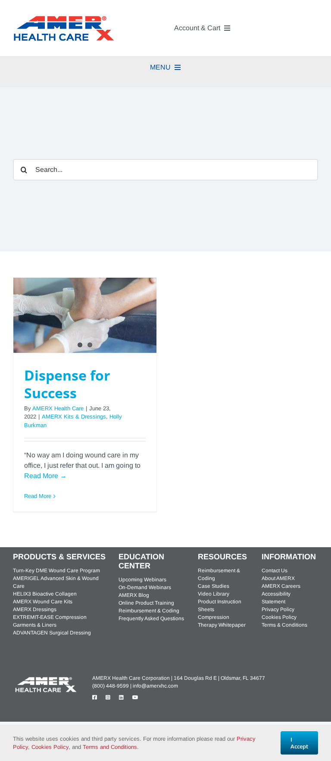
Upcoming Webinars (142, 580)
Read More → (45, 475)
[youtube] (135, 697)
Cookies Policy (279, 617)
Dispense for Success (67, 384)
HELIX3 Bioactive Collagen (45, 594)
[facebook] (94, 697)
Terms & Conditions (284, 625)
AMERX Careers (281, 586)
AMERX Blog (134, 595)
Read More (37, 496)
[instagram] (108, 697)
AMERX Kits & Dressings (74, 416)
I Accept (299, 743)
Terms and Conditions (110, 747)
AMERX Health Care (58, 408)
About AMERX (278, 578)
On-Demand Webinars (145, 587)
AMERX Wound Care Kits (42, 602)
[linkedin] (121, 697)
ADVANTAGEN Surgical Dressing (52, 633)
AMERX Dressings (34, 609)
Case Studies (213, 586)
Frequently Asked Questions (151, 618)
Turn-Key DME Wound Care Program (56, 571)
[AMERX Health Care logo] (45, 678)
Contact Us (274, 571)
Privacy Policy (278, 609)
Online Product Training (146, 603)
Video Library (213, 594)
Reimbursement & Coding (149, 611)
